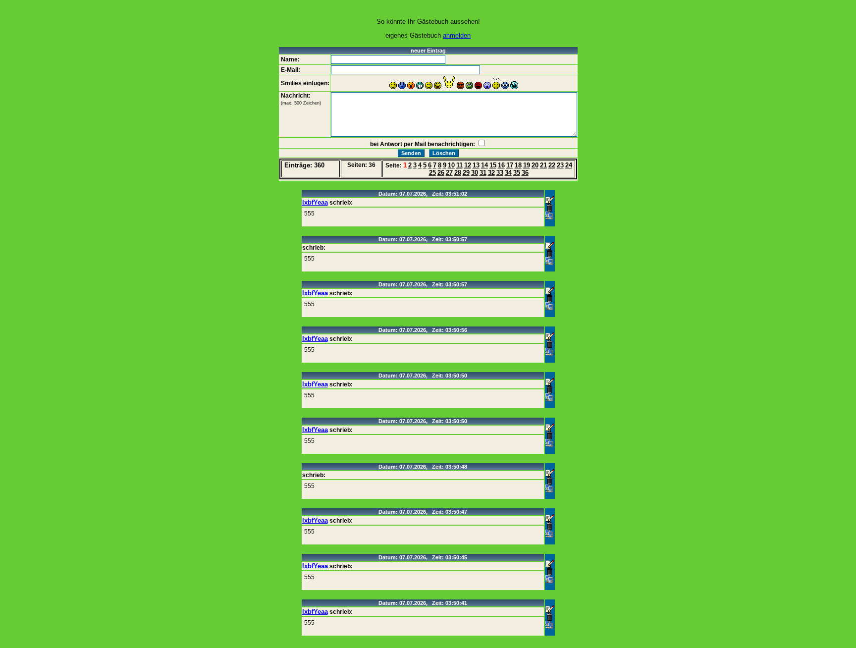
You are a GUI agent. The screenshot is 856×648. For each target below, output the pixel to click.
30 (474, 172)
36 (525, 172)
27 (449, 172)
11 (459, 165)
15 (492, 165)
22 (551, 165)
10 (451, 165)
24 (568, 165)
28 (457, 172)
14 (484, 165)
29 (466, 172)
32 (491, 172)
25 (432, 172)
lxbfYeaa (315, 202)
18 (518, 165)
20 (535, 165)
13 (476, 165)
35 (516, 172)
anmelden (457, 35)
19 (526, 165)
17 (509, 165)
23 (560, 165)
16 (501, 165)
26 (440, 172)
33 (499, 172)
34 (508, 172)
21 (543, 165)
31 (483, 172)
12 (467, 165)
